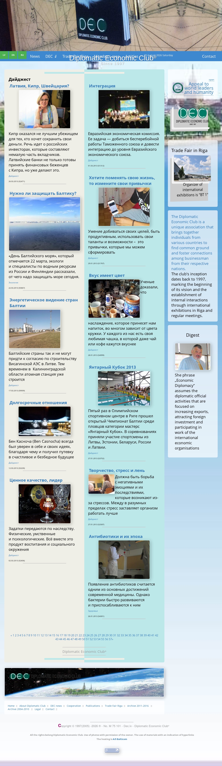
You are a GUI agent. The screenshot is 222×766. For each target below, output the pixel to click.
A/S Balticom (120, 739)
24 (87, 635)
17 (61, 635)
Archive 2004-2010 (19, 709)
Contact (50, 709)
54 (98, 639)
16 (57, 635)
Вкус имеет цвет (107, 275)
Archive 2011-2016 (138, 705)
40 (149, 635)
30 (110, 635)
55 (102, 639)
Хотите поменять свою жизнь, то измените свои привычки (122, 180)
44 (60, 639)
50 (83, 639)
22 (80, 635)
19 (68, 635)
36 (133, 635)
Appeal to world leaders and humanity (198, 88)
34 (126, 635)
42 (156, 635)
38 (141, 635)
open (211, 79)
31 (114, 635)
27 (99, 635)
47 (72, 639)
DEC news (56, 705)
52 (91, 639)
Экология (13, 282)
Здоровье (93, 610)
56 (106, 639)
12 (42, 635)
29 (107, 635)
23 (84, 635)
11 (38, 635)
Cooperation (74, 705)
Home (11, 705)
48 (76, 639)
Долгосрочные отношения (38, 402)
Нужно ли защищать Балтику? (43, 193)
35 (129, 635)
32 (118, 635)
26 (95, 635)
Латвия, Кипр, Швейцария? (39, 86)
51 (87, 639)
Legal (38, 709)
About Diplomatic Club (32, 705)
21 (76, 635)
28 (103, 635)
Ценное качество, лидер (36, 480)
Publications (93, 705)
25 (91, 635)
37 (137, 635)
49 (79, 639)
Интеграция (102, 86)
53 (95, 639)
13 (46, 635)
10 (34, 635)
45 (64, 639)
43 (56, 639)
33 (122, 635)
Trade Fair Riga (113, 705)
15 (53, 635)
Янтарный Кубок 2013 (112, 367)
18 (65, 635)
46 (68, 639)
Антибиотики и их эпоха (116, 536)
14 (49, 635)
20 (72, 635)
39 (145, 635)
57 (110, 639)
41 (152, 635)
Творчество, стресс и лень (117, 470)
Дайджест (14, 176)
